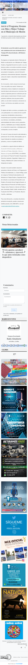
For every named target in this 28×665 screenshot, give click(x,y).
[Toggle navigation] (2, 12)
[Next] (24, 251)
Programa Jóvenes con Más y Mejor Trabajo (12, 18)
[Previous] (3, 251)
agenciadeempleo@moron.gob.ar (10, 206)
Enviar (14, 310)
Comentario (6, 294)
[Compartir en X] (7, 218)
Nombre (5, 287)
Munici (4, 15)
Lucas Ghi (11, 15)
